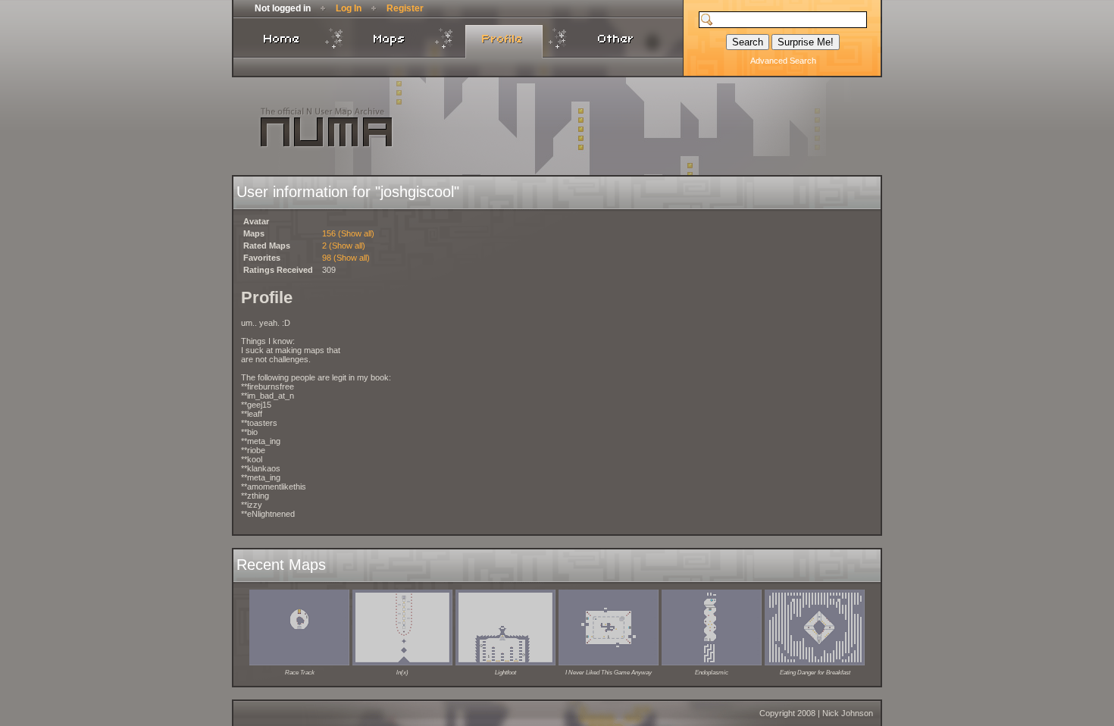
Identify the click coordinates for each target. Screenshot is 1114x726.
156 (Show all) (348, 233)
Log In (348, 8)
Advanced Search (783, 60)
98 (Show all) (346, 257)
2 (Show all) (343, 245)
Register (405, 8)
